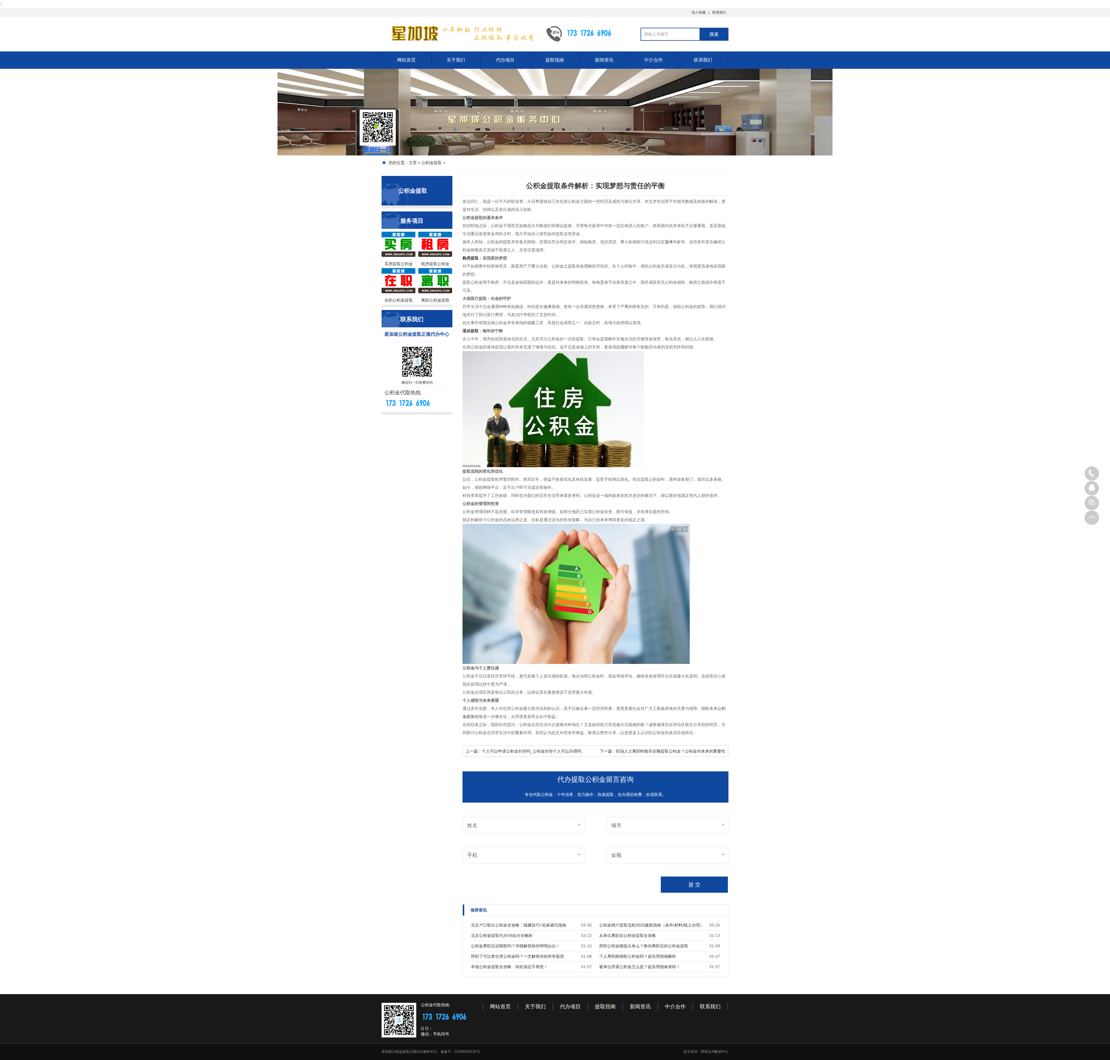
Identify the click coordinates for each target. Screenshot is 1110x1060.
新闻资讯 (604, 59)
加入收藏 (699, 12)
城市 (616, 825)
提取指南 (554, 59)
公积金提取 (431, 162)
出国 (620, 347)
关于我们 (456, 59)
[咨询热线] (1092, 473)
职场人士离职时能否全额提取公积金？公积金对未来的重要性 (670, 751)
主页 (413, 162)
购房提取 (470, 258)
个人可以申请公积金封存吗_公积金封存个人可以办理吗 (531, 751)
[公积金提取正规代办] (460, 33)
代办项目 (505, 59)
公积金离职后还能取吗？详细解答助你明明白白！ (515, 946)
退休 (669, 242)
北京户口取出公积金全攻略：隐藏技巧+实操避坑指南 (518, 925)
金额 (616, 855)
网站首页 (406, 59)
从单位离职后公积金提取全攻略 (627, 935)
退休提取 (470, 330)
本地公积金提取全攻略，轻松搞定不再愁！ (509, 966)
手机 (472, 855)
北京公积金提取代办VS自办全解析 (502, 935)
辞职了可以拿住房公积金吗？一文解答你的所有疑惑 (517, 956)
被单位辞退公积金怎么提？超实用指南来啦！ (639, 966)
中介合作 (653, 59)
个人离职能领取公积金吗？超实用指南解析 (637, 956)
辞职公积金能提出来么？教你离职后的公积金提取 (643, 946)
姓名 (472, 825)
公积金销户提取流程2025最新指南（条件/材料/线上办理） (651, 925)
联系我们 (719, 12)
